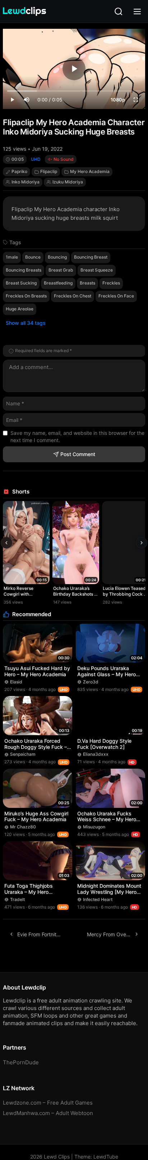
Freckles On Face (116, 296)
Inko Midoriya (25, 182)
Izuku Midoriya (67, 182)
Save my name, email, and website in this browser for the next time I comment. (77, 436)
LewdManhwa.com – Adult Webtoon (48, 1113)
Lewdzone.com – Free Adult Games (48, 1102)
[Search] (118, 11)
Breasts (87, 283)
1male (12, 257)
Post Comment (77, 454)
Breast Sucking (21, 283)
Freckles (111, 283)
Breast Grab (60, 270)
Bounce (33, 257)
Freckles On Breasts (26, 296)
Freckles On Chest (72, 296)
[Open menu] (137, 11)
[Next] (141, 543)
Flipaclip (48, 171)
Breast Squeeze (96, 270)
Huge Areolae (19, 308)
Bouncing (57, 257)
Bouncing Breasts (23, 270)
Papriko (19, 171)
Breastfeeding (58, 283)
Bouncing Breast (90, 257)
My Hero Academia (90, 171)
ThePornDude (21, 1062)
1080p (118, 100)
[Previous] (6, 543)
